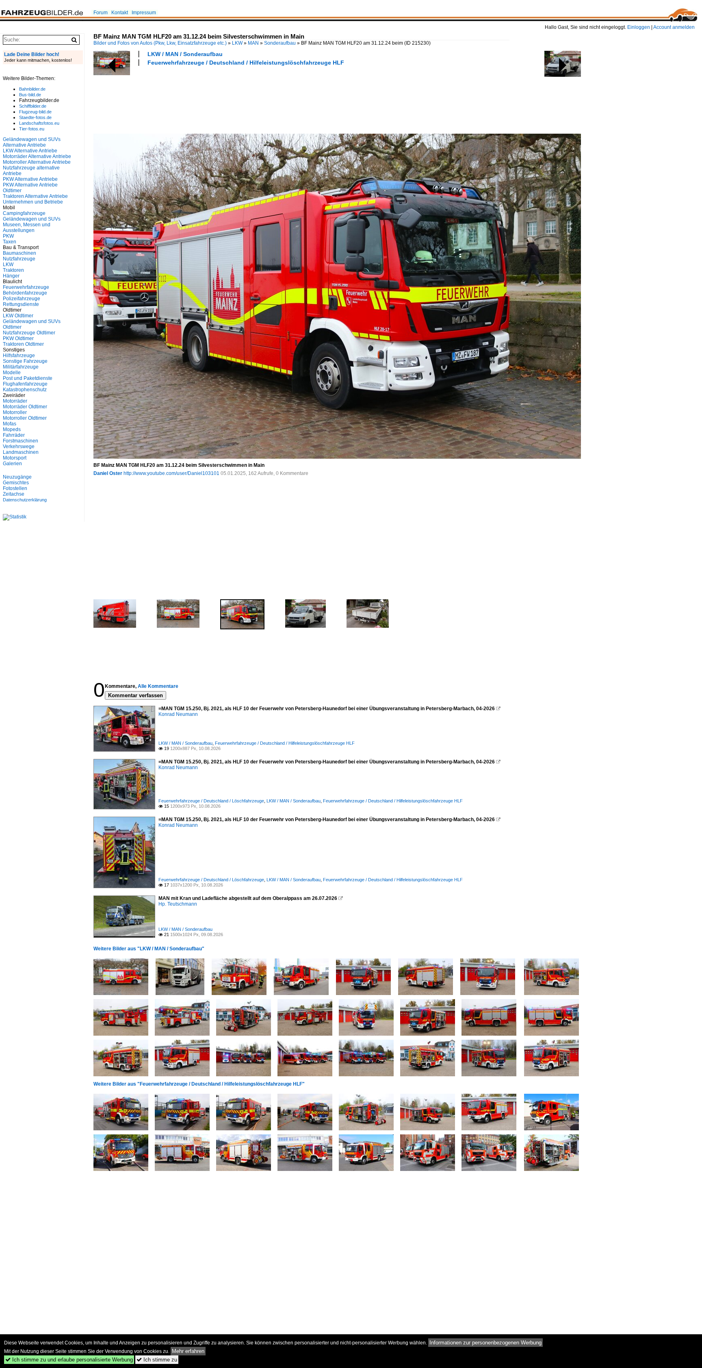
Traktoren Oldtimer (23, 344)
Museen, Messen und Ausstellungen (26, 227)
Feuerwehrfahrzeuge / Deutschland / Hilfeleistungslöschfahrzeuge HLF (245, 62)
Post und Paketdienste (27, 378)
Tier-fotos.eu (31, 128)
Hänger (11, 276)
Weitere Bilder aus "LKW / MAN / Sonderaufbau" (148, 949)
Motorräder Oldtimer (25, 407)
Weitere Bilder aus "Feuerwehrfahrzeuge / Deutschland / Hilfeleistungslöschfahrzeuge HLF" (199, 1084)
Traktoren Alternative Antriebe (35, 196)
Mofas (9, 424)
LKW (237, 43)
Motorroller (15, 412)
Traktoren (13, 270)
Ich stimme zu (156, 1360)
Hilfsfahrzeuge (19, 355)
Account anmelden (674, 27)
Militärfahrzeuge (21, 367)
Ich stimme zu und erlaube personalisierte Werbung (69, 1360)
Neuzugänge (17, 477)
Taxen (9, 242)
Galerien (12, 463)
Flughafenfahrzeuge (25, 384)
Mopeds (12, 429)
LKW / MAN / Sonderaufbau (185, 54)
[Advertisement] (241, 98)
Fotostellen (15, 488)
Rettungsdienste (21, 304)
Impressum (144, 12)
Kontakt (119, 12)
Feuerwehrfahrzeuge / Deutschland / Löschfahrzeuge (211, 800)
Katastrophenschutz (25, 389)
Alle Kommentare (158, 686)
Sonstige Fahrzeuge (25, 361)
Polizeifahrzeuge (21, 298)
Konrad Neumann (178, 714)
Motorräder (15, 401)
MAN (253, 43)
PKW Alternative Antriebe (30, 179)
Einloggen (638, 27)
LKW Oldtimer (18, 316)
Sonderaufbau (280, 43)
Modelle (12, 372)
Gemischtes (16, 483)
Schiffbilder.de (32, 106)
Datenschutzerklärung (25, 499)
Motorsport (14, 458)
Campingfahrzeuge (24, 213)
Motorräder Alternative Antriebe (37, 156)
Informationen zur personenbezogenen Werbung (485, 1343)
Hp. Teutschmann (177, 904)
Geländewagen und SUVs (32, 219)
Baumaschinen (19, 253)
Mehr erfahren (188, 1351)
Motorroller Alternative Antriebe (37, 162)
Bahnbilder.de (32, 89)
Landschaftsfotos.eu (39, 123)
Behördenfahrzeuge (25, 293)
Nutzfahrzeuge (19, 259)
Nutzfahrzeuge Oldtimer (29, 333)
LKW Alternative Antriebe (30, 151)
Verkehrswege (19, 446)
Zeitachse (13, 494)
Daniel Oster (107, 473)
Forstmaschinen (20, 441)
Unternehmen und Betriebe (33, 202)
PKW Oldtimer (18, 338)
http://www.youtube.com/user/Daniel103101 (171, 473)
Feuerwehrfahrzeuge (26, 287)
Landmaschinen (21, 452)
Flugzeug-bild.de (35, 111)
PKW (8, 236)
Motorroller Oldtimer (25, 418)
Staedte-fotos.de (35, 117)
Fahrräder (14, 435)
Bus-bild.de (30, 94)
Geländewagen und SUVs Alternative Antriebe (32, 142)
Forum (100, 12)
